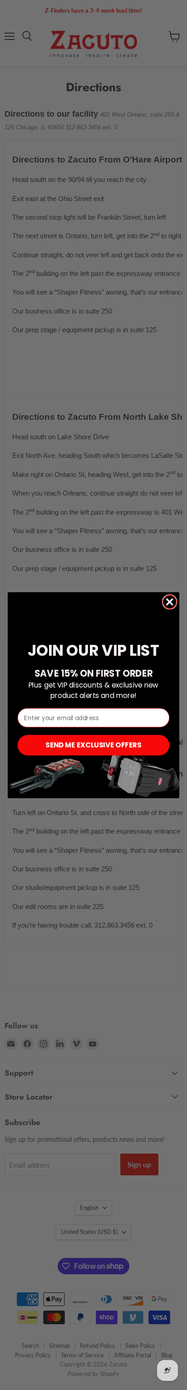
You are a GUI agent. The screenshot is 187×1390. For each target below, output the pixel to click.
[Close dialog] (169, 601)
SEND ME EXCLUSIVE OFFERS (93, 745)
